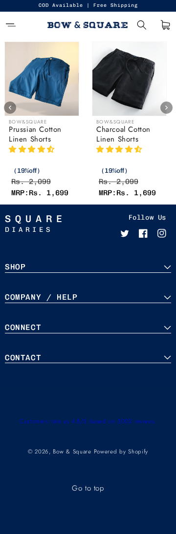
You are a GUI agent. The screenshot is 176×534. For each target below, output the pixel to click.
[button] (11, 25)
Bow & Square (72, 451)
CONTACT (23, 357)
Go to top (88, 488)
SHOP (15, 266)
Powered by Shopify (121, 451)
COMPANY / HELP (41, 297)
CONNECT (23, 327)
